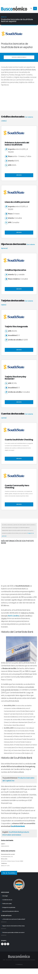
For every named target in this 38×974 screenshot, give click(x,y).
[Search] (31, 8)
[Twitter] (5, 944)
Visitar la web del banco (19, 57)
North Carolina (13, 615)
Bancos (3, 17)
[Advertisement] (19, 97)
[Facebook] (2, 944)
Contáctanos (20, 964)
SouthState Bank (18, 826)
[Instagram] (8, 944)
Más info (19, 175)
